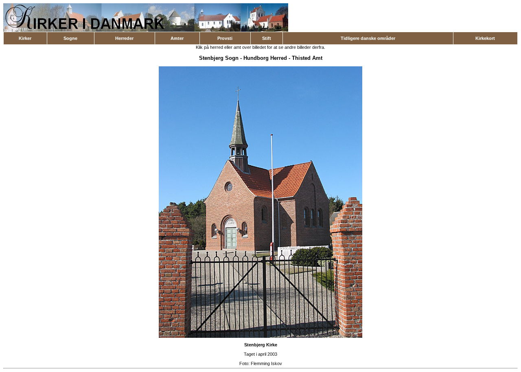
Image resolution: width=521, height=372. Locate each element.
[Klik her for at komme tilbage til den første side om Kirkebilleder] (145, 30)
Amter (177, 38)
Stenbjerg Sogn (219, 58)
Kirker (25, 38)
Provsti (224, 38)
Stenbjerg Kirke (260, 344)
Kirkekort (485, 38)
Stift (266, 38)
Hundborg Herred (265, 58)
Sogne (70, 38)
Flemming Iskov (266, 363)
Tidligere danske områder (368, 38)
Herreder (124, 38)
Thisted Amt (307, 58)
